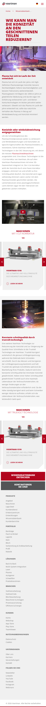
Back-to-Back (11, 564)
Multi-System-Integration (16, 566)
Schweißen (10, 578)
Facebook (9, 681)
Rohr (8, 540)
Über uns (9, 654)
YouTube (9, 678)
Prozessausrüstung (13, 603)
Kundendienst (11, 509)
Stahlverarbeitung (13, 591)
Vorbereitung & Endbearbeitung (19, 546)
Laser (8, 569)
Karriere (9, 657)
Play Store (10, 626)
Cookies (9, 642)
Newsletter (10, 673)
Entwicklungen (12, 515)
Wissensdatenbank (13, 518)
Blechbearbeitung (13, 597)
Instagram (10, 684)
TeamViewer (11, 629)
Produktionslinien (13, 581)
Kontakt (9, 663)
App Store (10, 623)
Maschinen (10, 504)
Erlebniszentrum (13, 512)
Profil (8, 548)
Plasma (9, 572)
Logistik (9, 537)
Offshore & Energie (13, 606)
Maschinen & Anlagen (15, 600)
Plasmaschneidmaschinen (23, 153)
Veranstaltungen (12, 660)
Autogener (10, 575)
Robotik (9, 551)
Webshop (9, 620)
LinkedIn (9, 676)
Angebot (9, 501)
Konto (8, 618)
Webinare (10, 687)
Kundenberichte (12, 521)
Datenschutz (11, 639)
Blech (8, 543)
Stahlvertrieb (11, 594)
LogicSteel (10, 506)
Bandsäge (10, 531)
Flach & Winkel (12, 534)
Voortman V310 (13, 270)
